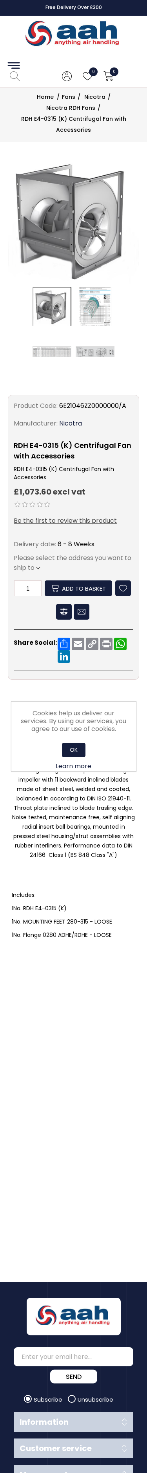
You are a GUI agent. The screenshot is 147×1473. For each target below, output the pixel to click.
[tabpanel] (73, 833)
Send (74, 1376)
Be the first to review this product (65, 520)
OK (74, 750)
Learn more (73, 766)
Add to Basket (84, 588)
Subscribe (49, 1399)
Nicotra (70, 423)
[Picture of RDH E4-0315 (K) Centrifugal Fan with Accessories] (52, 306)
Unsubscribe (95, 1399)
